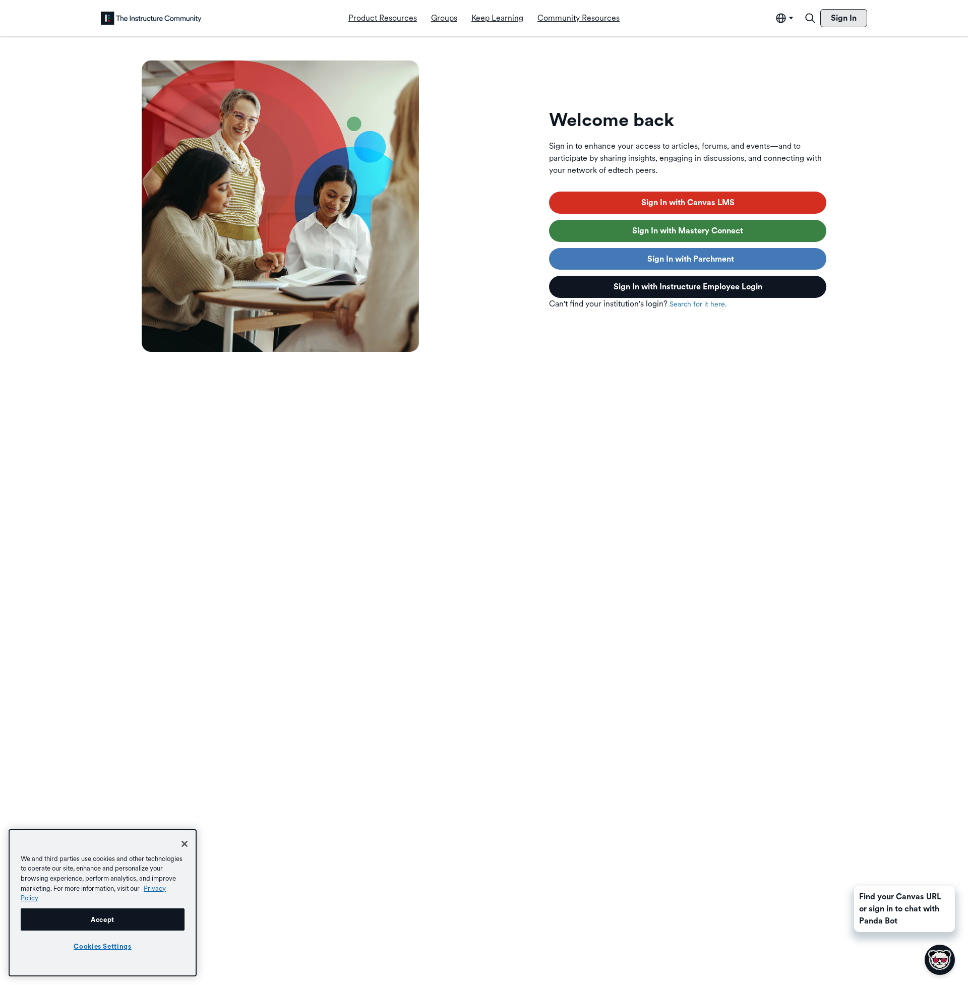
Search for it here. (698, 304)
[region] (102, 903)
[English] (151, 18)
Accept (102, 919)
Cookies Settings (103, 946)
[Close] (184, 844)
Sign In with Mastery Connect (687, 230)
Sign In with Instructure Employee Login (688, 286)
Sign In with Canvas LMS (688, 202)
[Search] (810, 18)
